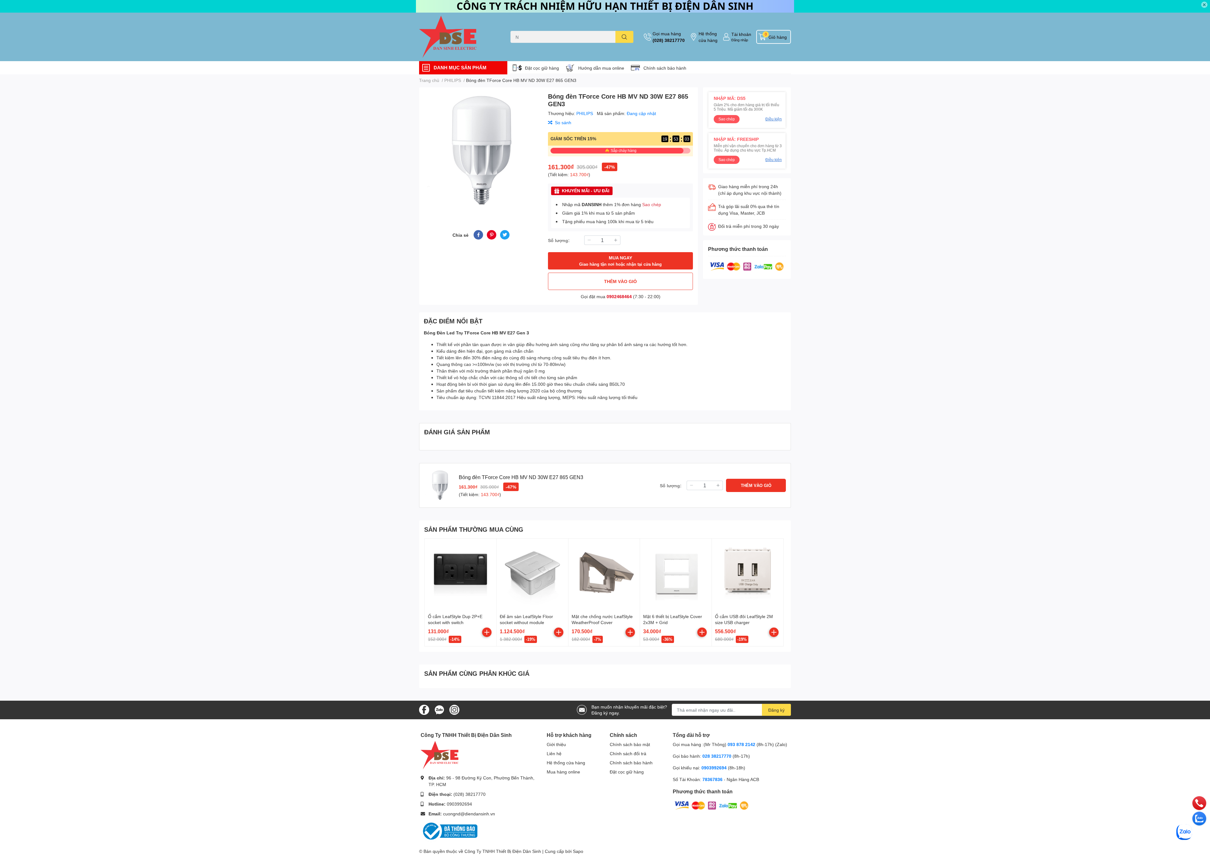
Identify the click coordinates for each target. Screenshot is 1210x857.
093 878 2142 (741, 744)
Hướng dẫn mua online (601, 68)
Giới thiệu (556, 744)
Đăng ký (776, 710)
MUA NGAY (620, 261)
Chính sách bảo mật (630, 744)
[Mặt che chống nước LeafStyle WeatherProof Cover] (604, 574)
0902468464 (619, 296)
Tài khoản (741, 34)
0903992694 (459, 804)
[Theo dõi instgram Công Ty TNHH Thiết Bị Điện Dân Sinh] (454, 709)
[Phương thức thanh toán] (747, 266)
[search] (624, 37)
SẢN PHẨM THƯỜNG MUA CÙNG (473, 529)
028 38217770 (716, 756)
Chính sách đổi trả (628, 753)
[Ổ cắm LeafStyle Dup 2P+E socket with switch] (460, 574)
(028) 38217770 (669, 40)
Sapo (578, 851)
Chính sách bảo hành (664, 68)
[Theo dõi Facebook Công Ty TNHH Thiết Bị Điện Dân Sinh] (424, 709)
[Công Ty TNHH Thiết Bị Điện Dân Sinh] (458, 37)
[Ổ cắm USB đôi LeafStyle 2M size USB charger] (747, 574)
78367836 (712, 779)
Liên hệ (554, 753)
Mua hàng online (563, 771)
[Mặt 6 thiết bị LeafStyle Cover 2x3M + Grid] (675, 574)
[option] (481, 151)
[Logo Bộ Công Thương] (449, 830)
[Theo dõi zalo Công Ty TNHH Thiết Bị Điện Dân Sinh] (439, 709)
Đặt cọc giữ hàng (542, 68)
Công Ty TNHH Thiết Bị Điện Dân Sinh (502, 851)
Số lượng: (559, 240)
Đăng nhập (739, 40)
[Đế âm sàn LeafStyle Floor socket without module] (532, 574)
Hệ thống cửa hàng (708, 37)
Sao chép (651, 204)
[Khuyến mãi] (605, 6)
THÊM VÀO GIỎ (620, 281)
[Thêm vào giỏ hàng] (487, 632)
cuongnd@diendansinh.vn (469, 813)
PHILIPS (585, 113)
